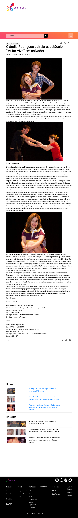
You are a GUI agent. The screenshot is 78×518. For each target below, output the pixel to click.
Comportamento (23, 491)
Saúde (19, 497)
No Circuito (32, 487)
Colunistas (43, 487)
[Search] (46, 36)
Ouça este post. (13, 43)
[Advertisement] (53, 16)
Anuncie (69, 496)
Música (31, 491)
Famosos (9, 491)
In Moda (9, 499)
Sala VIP (9, 504)
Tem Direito (21, 494)
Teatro (31, 497)
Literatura (32, 507)
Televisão (9, 494)
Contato (69, 492)
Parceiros (55, 490)
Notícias (9, 487)
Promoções (56, 487)
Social (20, 487)
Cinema (31, 494)
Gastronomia (33, 500)
